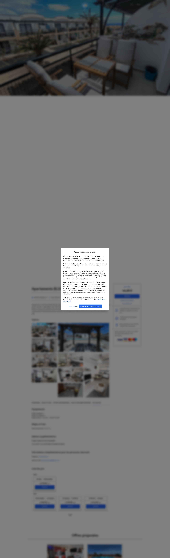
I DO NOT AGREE (73, 306)
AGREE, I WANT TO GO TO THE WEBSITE (90, 306)
